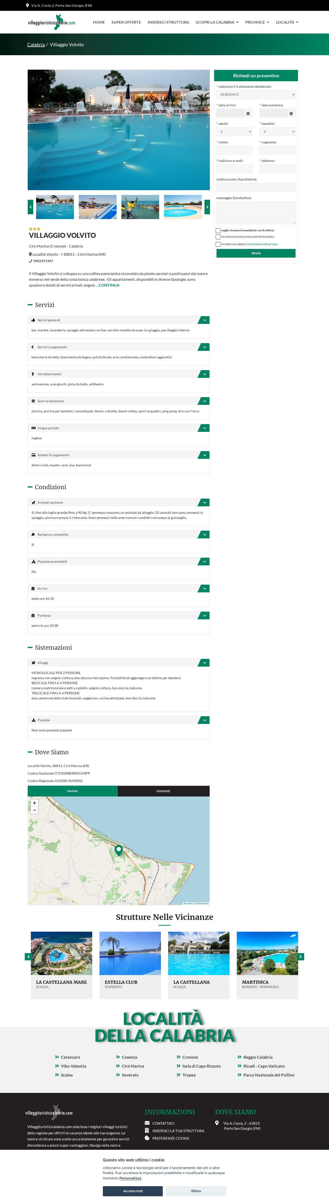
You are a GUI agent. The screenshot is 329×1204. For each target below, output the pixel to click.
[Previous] (30, 207)
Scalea (67, 1074)
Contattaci (163, 1123)
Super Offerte (126, 22)
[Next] (207, 207)
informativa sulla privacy (262, 244)
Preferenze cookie (171, 1138)
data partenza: (271, 105)
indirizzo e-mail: (230, 161)
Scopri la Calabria (215, 22)
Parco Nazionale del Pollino (269, 1074)
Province (255, 22)
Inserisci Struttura (168, 22)
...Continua (107, 285)
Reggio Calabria (258, 1057)
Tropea (189, 1074)
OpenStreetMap (201, 904)
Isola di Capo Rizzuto (202, 1066)
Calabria (36, 44)
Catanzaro (70, 1057)
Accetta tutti (133, 1191)
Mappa (72, 791)
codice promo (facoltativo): (237, 179)
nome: (222, 142)
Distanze (163, 791)
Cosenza (129, 1057)
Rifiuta (196, 1191)
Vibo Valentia (73, 1066)
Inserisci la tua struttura (178, 1131)
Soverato (130, 1074)
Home (99, 22)
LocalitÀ (285, 22)
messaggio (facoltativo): (234, 198)
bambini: (267, 123)
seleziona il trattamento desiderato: (244, 86)
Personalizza (130, 1178)
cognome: (268, 142)
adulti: (222, 123)
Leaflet (189, 904)
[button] (119, 850)
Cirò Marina (133, 1066)
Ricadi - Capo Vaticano (264, 1066)
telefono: (267, 161)
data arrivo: (226, 105)
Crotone (190, 1057)
